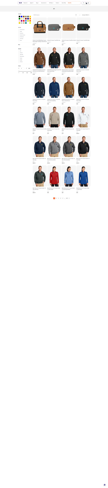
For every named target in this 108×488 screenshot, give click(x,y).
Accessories (43, 2)
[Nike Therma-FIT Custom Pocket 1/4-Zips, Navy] (40, 146)
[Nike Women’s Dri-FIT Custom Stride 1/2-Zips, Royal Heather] (69, 176)
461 (67, 198)
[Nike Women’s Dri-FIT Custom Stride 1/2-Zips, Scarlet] (54, 176)
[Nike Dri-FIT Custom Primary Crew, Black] (69, 116)
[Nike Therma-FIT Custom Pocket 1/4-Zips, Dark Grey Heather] (54, 146)
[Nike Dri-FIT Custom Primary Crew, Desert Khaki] (54, 116)
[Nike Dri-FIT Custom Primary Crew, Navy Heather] (40, 116)
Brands (57, 2)
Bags (37, 2)
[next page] (69, 198)
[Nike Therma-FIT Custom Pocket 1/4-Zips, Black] (83, 146)
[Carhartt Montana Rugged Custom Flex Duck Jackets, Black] (54, 57)
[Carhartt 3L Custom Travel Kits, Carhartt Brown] (69, 28)
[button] (69, 2)
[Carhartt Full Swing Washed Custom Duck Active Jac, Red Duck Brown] (40, 57)
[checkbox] (19, 16)
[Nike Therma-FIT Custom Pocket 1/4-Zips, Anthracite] (40, 176)
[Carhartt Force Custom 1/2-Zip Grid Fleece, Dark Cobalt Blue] (54, 87)
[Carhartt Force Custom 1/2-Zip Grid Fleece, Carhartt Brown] (69, 87)
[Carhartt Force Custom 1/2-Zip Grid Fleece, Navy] (40, 87)
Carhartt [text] (35, 43)
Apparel (31, 2)
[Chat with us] (104, 485)
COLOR (19, 13)
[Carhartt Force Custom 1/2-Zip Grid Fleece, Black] (83, 87)
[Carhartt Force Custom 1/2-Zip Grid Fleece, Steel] (83, 57)
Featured (25, 2)
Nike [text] (33, 132)
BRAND (19, 48)
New (19, 44)
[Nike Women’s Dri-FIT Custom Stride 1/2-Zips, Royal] (83, 176)
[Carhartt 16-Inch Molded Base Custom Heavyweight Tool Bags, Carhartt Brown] (40, 28)
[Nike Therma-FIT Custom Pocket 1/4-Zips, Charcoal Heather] (69, 146)
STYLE (19, 27)
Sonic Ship (64, 2)
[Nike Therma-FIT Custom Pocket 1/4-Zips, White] (83, 116)
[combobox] (85, 15)
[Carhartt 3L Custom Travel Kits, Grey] (54, 28)
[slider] (18, 71)
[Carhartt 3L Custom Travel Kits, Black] (83, 28)
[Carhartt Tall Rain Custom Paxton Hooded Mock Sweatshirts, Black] (69, 57)
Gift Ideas (51, 2)
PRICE (19, 66)
